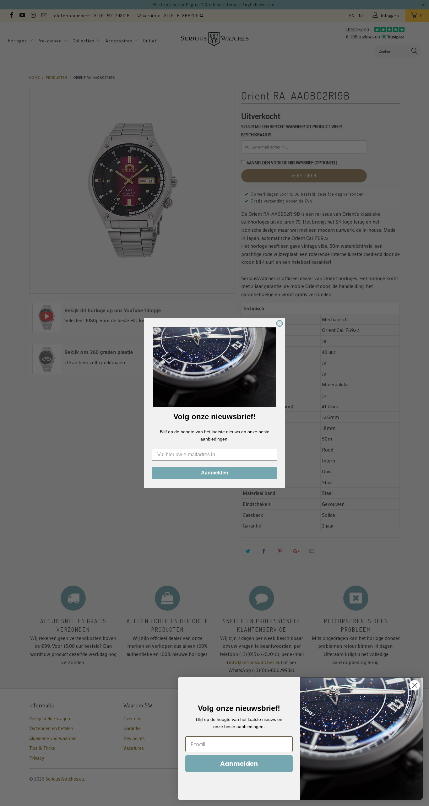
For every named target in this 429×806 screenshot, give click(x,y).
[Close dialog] (279, 323)
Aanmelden (214, 472)
